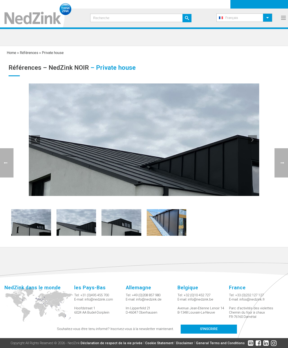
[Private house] (31, 222)
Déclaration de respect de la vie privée (111, 343)
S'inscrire (209, 329)
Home (11, 53)
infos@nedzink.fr (252, 299)
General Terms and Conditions (220, 343)
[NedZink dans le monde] (39, 307)
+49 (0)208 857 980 (146, 295)
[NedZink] (35, 13)
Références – (29, 67)
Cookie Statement (159, 343)
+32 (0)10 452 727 (197, 295)
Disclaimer (184, 343)
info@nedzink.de (149, 299)
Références (29, 53)
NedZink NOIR (69, 67)
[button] (244, 17)
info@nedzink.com (99, 299)
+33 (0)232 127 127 (249, 295)
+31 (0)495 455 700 (94, 295)
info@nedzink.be (200, 299)
